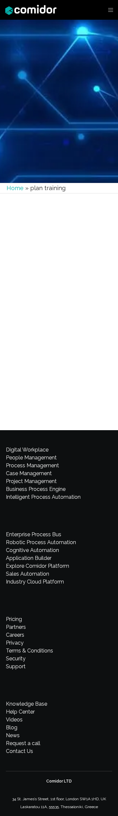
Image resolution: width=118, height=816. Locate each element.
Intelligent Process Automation (43, 497)
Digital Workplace (27, 450)
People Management (31, 457)
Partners (16, 627)
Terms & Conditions (29, 651)
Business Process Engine (36, 489)
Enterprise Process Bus (33, 534)
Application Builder (28, 558)
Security (16, 658)
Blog (11, 727)
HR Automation (60, 304)
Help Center (34, 304)
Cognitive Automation (32, 550)
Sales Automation (27, 574)
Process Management (32, 465)
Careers (15, 635)
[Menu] (108, 10)
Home (15, 188)
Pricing (14, 619)
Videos (14, 720)
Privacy (15, 643)
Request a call (23, 743)
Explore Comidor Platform (37, 566)
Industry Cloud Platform (35, 582)
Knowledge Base (26, 704)
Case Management (29, 473)
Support (16, 666)
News (13, 735)
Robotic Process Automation (41, 542)
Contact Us (19, 751)
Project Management (31, 481)
